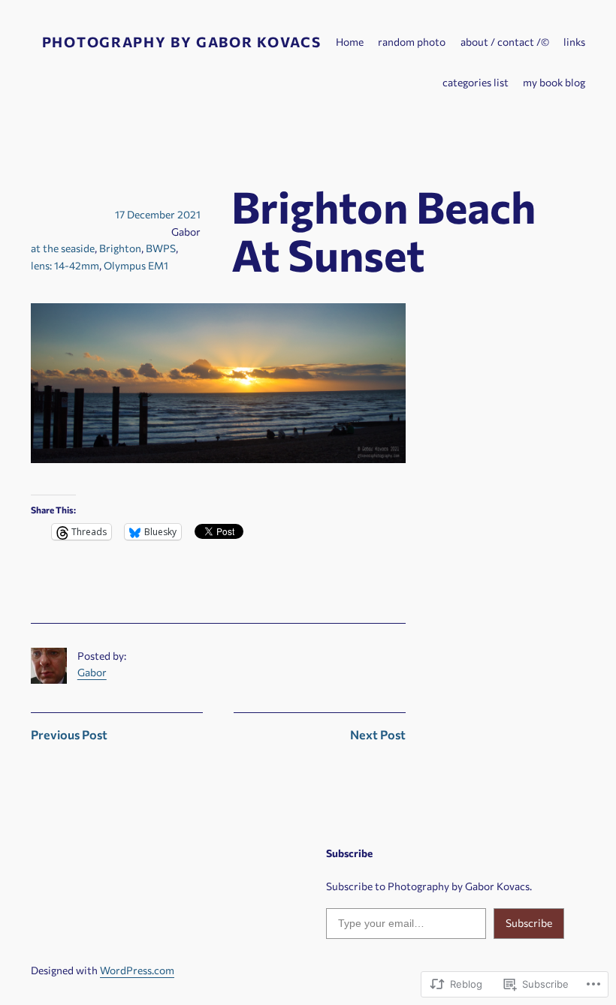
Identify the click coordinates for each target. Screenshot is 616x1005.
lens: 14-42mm (65, 265)
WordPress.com (137, 970)
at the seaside (63, 248)
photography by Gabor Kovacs (181, 41)
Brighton (120, 248)
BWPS (161, 248)
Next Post (378, 734)
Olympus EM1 (136, 265)
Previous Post (69, 734)
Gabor (92, 672)
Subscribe (529, 922)
